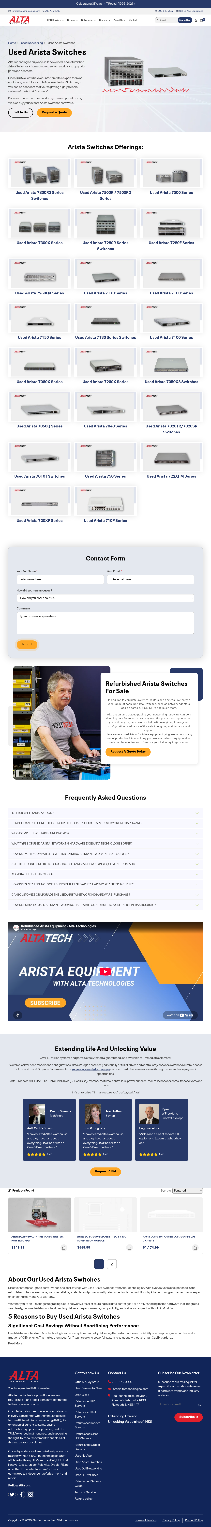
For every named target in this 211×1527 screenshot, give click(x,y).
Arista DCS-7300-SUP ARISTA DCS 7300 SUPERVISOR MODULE (101, 1239)
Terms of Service (85, 1492)
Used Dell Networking (88, 1468)
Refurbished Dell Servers (85, 1414)
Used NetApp (83, 1455)
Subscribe (187, 1417)
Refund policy (83, 1498)
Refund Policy (194, 1520)
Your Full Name (27, 571)
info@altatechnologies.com (130, 1389)
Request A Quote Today (128, 751)
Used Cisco (82, 1394)
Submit (27, 644)
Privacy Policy (171, 1520)
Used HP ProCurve (86, 1475)
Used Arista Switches (88, 1462)
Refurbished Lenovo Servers (87, 1425)
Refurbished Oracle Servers (87, 1447)
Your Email (114, 571)
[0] (201, 20)
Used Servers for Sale (88, 1388)
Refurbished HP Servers (85, 1403)
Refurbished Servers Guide (88, 1483)
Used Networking (32, 43)
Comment (24, 608)
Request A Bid (105, 1171)
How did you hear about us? (35, 590)
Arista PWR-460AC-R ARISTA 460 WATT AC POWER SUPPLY (37, 1239)
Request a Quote (54, 112)
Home (12, 43)
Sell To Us (21, 112)
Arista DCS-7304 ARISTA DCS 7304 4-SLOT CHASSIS (169, 1239)
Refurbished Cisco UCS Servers (86, 1436)
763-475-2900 (122, 1382)
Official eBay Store (87, 1382)
